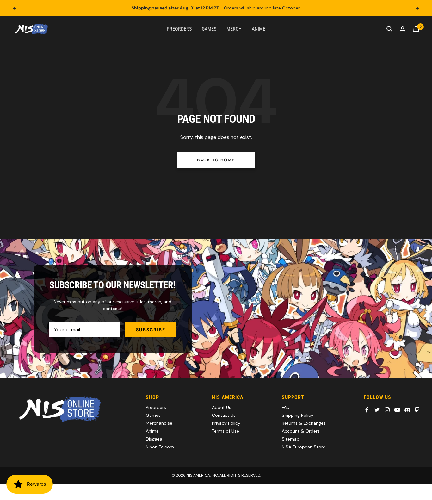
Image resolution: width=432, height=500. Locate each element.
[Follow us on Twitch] (416, 410)
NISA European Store (303, 447)
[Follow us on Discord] (407, 410)
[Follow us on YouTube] (397, 410)
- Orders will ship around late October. (216, 8)
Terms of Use (225, 431)
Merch (234, 29)
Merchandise (159, 423)
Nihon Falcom (160, 447)
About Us (221, 407)
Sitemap (290, 439)
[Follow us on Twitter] (377, 410)
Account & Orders (301, 431)
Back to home (216, 160)
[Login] (402, 29)
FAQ (286, 407)
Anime (258, 29)
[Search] (389, 29)
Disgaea (154, 439)
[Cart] (416, 29)
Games (209, 29)
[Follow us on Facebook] (367, 410)
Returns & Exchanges (304, 423)
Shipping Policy (297, 415)
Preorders (179, 29)
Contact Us (224, 415)
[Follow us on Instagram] (387, 410)
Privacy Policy (226, 423)
